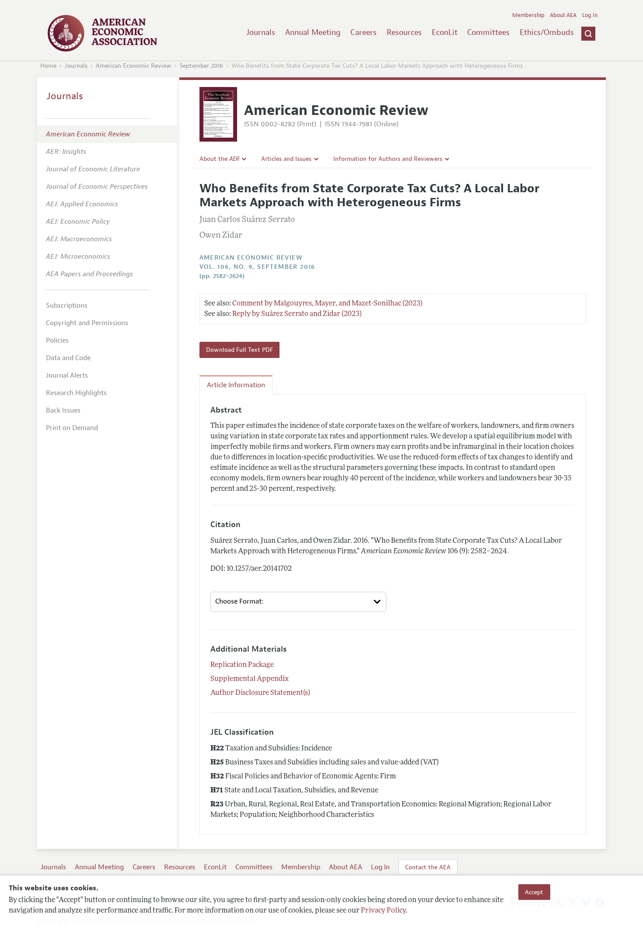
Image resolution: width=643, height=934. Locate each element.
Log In (590, 15)
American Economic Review (133, 65)
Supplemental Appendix (249, 679)
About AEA (563, 15)
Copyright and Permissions (87, 323)
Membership (528, 15)
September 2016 (201, 65)
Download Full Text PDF (239, 350)
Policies (57, 340)
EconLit (445, 32)
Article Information (236, 385)
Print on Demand (72, 428)
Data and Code (68, 358)
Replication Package (242, 665)
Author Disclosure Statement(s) (260, 693)
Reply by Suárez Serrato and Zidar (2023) (297, 314)
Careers (363, 32)
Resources (404, 32)
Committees (488, 32)
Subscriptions (66, 305)
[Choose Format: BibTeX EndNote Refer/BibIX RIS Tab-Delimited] (298, 602)
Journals (260, 32)
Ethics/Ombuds (547, 32)
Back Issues (63, 410)
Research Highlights (76, 393)
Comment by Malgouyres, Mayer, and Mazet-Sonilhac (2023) (327, 303)
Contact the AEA (428, 867)
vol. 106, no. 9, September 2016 (257, 267)
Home (48, 65)
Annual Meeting (313, 32)
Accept (534, 892)
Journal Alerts (67, 375)
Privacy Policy (383, 910)
